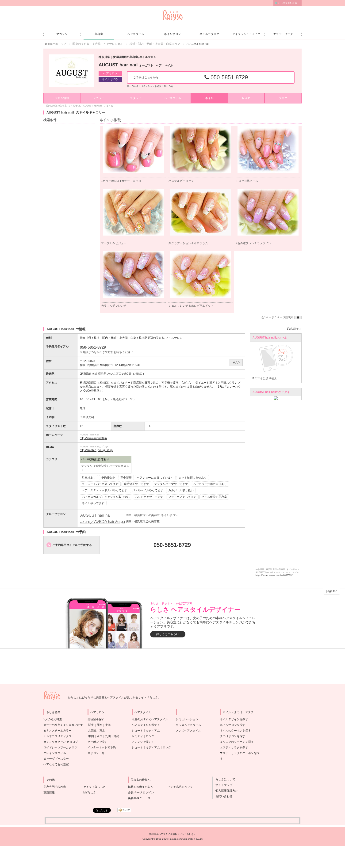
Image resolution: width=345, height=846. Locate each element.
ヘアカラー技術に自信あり (210, 484)
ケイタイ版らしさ (94, 787)
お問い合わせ (222, 796)
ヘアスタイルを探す (144, 725)
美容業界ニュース (139, 798)
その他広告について (180, 787)
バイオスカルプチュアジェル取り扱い (106, 497)
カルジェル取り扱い (181, 490)
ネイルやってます (93, 503)
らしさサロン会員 (287, 3)
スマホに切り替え (265, 378)
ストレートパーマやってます (100, 484)
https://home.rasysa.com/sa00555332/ (274, 575)
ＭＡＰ (246, 98)
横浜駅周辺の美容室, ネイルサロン (161, 337)
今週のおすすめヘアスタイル (150, 719)
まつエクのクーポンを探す (237, 741)
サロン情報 (62, 98)
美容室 (99, 34)
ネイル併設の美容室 (214, 497)
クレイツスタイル (54, 753)
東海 (108, 725)
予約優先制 (108, 477)
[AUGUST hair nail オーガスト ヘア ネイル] (72, 71)
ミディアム (153, 730)
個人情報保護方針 (225, 790)
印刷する (296, 329)
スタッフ (135, 98)
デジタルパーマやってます (171, 484)
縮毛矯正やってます (136, 484)
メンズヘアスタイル (188, 730)
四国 (99, 736)
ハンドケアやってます (149, 497)
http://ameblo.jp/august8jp (96, 450)
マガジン (62, 34)
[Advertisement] (172, 666)
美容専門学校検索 (54, 787)
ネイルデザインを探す (234, 719)
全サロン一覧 (96, 753)
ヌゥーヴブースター (56, 758)
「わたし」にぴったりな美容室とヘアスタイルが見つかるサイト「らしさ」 (113, 697)
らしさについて (224, 779)
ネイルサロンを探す (232, 725)
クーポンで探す (97, 741)
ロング (150, 736)
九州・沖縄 (112, 736)
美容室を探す (96, 719)
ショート (137, 730)
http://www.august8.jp (93, 438)
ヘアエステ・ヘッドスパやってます (104, 490)
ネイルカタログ (209, 34)
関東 (91, 725)
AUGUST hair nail (136, 64)
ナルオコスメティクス (57, 736)
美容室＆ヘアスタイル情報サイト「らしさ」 (172, 834)
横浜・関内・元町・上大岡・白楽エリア (155, 44)
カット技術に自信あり (193, 477)
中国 (91, 736)
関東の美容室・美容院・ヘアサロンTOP (98, 44)
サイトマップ (222, 785)
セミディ (137, 736)
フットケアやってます (182, 497)
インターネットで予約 (102, 747)
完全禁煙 (126, 477)
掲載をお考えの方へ (140, 787)
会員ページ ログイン (141, 792)
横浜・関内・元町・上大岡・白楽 (115, 337)
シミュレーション (187, 719)
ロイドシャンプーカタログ (60, 747)
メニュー (98, 98)
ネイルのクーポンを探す (235, 730)
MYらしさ (89, 792)
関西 (99, 725)
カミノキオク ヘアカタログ (60, 741)
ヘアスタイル (135, 34)
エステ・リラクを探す (234, 747)
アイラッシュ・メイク (246, 34)
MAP (236, 363)
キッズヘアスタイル (188, 725)
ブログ (283, 98)
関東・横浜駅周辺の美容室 (143, 521)
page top (331, 591)
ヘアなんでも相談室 (56, 764)
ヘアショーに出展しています (155, 477)
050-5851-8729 (228, 77)
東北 (102, 730)
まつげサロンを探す (232, 736)
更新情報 (49, 792)
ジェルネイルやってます (147, 490)
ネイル (209, 98)
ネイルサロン (172, 34)
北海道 (92, 730)
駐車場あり (89, 477)
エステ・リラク (283, 34)
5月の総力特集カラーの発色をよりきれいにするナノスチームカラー (63, 725)
